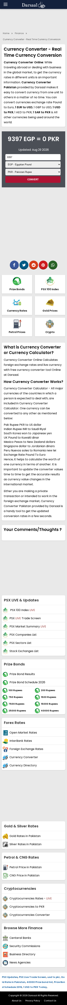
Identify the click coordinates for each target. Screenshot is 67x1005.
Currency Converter (23, 757)
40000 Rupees (50, 710)
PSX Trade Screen (25, 618)
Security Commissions (24, 946)
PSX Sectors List (20, 643)
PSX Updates (10, 977)
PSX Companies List (23, 635)
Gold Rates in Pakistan (25, 836)
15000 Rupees (49, 703)
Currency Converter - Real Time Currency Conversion (32, 39)
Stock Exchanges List (24, 651)
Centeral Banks (20, 938)
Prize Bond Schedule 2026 (27, 682)
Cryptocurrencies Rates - (30, 898)
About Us (16, 1000)
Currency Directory (23, 765)
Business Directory (22, 954)
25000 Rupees (17, 710)
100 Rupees (15, 690)
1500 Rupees (48, 697)
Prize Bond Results (22, 674)
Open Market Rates (23, 733)
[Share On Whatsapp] (52, 265)
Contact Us (50, 1000)
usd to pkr (53, 977)
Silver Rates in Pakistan (25, 844)
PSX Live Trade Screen (32, 977)
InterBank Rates (20, 741)
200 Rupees (48, 690)
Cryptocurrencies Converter (29, 915)
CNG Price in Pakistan (24, 875)
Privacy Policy (32, 1000)
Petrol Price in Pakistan (25, 867)
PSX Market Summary (27, 626)
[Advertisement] (33, 222)
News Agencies (20, 962)
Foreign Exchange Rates (26, 749)
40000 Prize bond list (40, 982)
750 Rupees (16, 697)
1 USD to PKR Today (35, 987)
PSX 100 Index (22, 610)
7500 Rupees (16, 703)
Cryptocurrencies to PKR (26, 907)
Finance (19, 33)
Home (6, 33)
